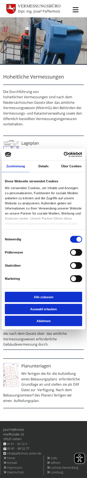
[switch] (76, 252)
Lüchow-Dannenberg (62, 468)
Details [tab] (43, 166)
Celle (52, 458)
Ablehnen (44, 321)
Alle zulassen (43, 297)
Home (9, 458)
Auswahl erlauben (43, 309)
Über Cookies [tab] (71, 166)
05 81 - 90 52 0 (17, 444)
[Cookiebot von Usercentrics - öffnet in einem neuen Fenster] (63, 154)
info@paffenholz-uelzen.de (24, 453)
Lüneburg (55, 472)
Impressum (12, 468)
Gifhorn (53, 463)
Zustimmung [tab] (15, 166)
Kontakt (10, 463)
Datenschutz (13, 472)
